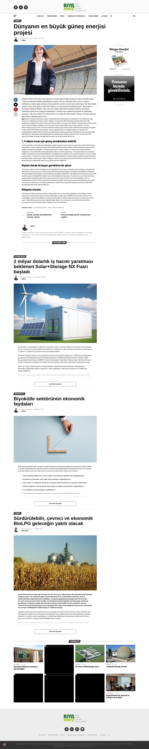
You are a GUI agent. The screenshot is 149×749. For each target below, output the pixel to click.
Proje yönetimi (58, 207)
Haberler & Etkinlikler (76, 16)
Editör (24, 40)
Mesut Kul (25, 531)
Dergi (62, 16)
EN (111, 16)
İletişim (104, 16)
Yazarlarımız (93, 16)
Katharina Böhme (41, 207)
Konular (40, 16)
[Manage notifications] (4, 744)
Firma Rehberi (52, 16)
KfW (23, 119)
